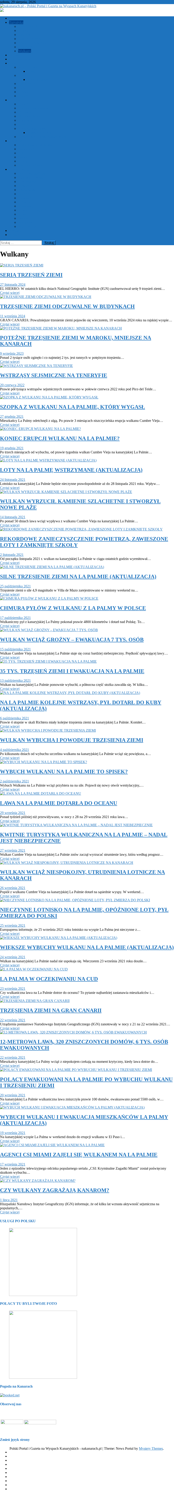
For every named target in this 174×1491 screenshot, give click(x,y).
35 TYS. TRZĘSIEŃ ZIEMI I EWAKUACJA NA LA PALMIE (72, 671)
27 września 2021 (12, 850)
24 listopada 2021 (12, 480)
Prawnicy (25, 198)
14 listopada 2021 (12, 517)
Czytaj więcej (9, 293)
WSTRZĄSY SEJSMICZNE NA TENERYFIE (53, 375)
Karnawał (25, 120)
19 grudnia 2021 (12, 448)
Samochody (26, 149)
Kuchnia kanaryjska (32, 128)
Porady (23, 96)
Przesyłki (24, 202)
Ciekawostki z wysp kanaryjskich (42, 137)
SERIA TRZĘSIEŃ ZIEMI (31, 275)
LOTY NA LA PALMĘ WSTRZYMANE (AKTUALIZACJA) (71, 470)
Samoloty (25, 157)
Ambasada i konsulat (33, 177)
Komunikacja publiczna (35, 145)
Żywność (24, 35)
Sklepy (23, 218)
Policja (23, 75)
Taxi (21, 153)
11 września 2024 (12, 316)
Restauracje (26, 206)
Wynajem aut (27, 226)
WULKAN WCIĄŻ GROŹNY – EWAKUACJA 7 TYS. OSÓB (72, 640)
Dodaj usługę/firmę (32, 173)
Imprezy (24, 104)
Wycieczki (25, 222)
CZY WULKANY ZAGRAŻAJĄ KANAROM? (54, 1190)
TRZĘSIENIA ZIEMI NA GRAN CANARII (51, 1010)
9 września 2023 (12, 353)
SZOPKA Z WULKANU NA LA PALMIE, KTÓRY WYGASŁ (72, 407)
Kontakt (15, 235)
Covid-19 (34, 71)
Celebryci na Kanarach (34, 108)
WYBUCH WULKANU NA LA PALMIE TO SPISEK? (64, 772)
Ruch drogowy (38, 79)
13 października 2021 (15, 680)
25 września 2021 (12, 925)
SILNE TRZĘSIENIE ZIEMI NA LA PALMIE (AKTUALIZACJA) (78, 576)
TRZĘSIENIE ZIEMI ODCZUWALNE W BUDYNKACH (67, 306)
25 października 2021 (15, 586)
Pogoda (23, 30)
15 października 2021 (15, 649)
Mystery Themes (151, 1448)
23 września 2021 (12, 988)
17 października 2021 (15, 618)
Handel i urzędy (29, 39)
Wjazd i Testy (28, 67)
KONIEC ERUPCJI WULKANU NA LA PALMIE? (60, 438)
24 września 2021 (12, 957)
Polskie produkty (39, 132)
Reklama (15, 230)
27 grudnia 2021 (12, 416)
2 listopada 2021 (12, 555)
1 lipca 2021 (9, 1200)
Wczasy (14, 55)
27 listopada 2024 (12, 284)
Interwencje (26, 84)
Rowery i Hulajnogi (32, 210)
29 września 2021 (12, 813)
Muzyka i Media (30, 116)
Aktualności (17, 18)
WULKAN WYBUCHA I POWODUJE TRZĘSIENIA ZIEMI (71, 740)
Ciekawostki (27, 47)
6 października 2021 (14, 718)
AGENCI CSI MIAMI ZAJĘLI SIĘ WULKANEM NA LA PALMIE (78, 1155)
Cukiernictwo (28, 181)
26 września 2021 (12, 888)
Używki (24, 92)
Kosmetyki (26, 186)
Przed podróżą (28, 26)
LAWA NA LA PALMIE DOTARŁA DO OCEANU (58, 803)
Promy (23, 161)
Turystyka (16, 22)
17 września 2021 (12, 1164)
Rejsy (22, 214)
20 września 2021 (12, 1095)
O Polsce (24, 112)
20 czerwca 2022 (12, 385)
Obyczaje (25, 124)
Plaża (22, 88)
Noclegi (23, 194)
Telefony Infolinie (31, 165)
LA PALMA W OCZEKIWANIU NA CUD (49, 979)
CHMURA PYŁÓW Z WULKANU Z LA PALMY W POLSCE (73, 608)
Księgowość (27, 190)
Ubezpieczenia (19, 59)
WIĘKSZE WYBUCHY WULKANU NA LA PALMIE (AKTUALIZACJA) (87, 947)
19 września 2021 (12, 1133)
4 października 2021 (14, 750)
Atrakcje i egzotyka (32, 43)
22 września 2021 (12, 1020)
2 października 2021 (14, 781)
